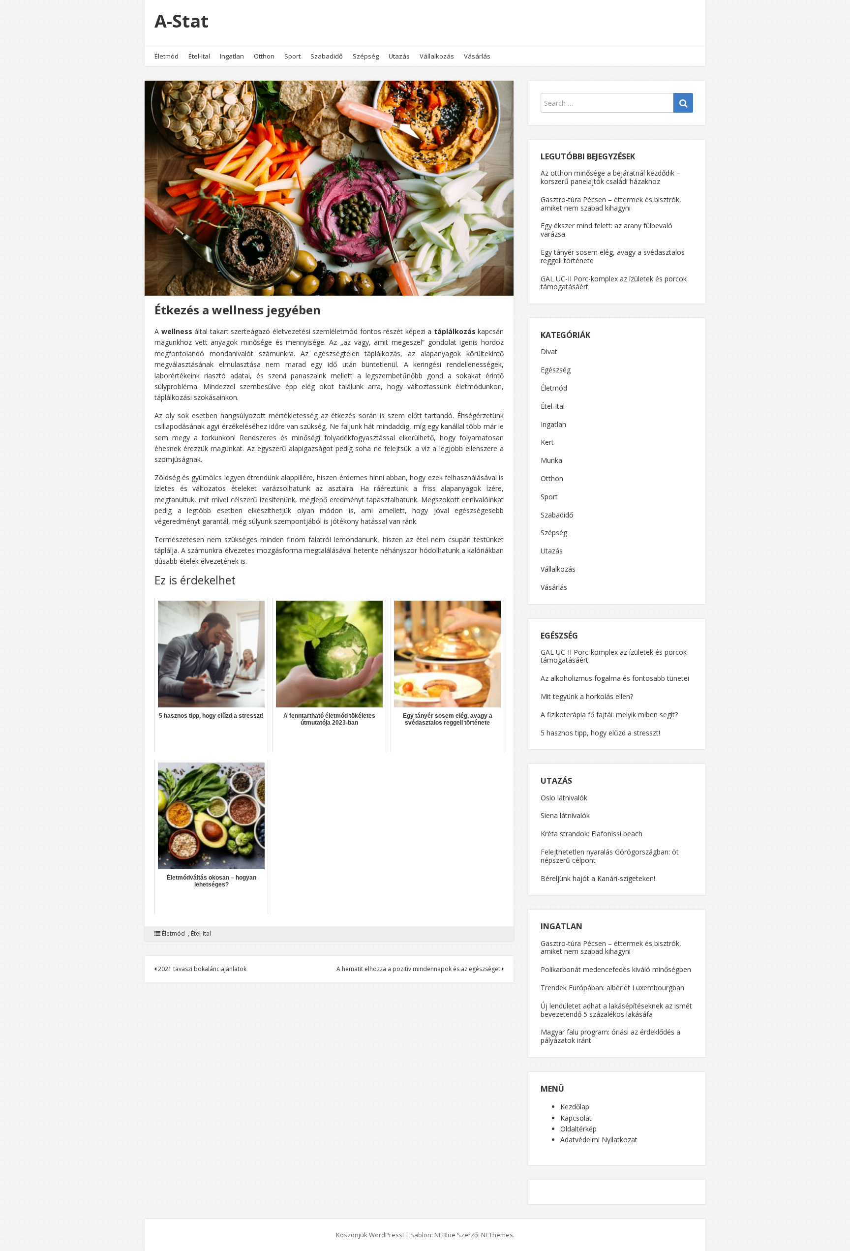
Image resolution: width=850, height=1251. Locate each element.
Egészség (556, 369)
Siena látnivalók (565, 815)
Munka (551, 460)
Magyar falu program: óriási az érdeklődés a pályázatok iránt (610, 1036)
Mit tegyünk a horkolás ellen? (587, 696)
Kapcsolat (576, 1118)
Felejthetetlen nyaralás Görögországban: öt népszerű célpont (610, 856)
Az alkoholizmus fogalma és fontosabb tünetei (615, 678)
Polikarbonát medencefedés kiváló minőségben (616, 969)
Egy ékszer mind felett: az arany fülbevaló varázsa (606, 230)
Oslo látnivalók (564, 797)
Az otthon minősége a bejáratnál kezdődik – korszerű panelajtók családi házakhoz (610, 177)
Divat (549, 351)
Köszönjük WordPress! (370, 1234)
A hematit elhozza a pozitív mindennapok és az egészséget (419, 969)
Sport (292, 56)
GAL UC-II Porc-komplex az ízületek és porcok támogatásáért (614, 283)
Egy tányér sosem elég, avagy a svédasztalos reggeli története (613, 256)
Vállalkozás (437, 56)
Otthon (264, 56)
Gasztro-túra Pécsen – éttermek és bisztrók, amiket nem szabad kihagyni (611, 204)
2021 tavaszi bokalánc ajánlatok (201, 969)
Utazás (399, 56)
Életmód (166, 56)
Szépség (366, 56)
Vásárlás (477, 56)
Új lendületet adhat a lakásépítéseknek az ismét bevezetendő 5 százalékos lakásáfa (616, 1010)
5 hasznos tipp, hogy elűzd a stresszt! (600, 732)
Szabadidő (326, 56)
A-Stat (181, 21)
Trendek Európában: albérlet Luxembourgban (612, 987)
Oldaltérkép (578, 1128)
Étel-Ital (199, 56)
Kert (547, 442)
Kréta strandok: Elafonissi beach (591, 833)
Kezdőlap (574, 1106)
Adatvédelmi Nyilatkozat (599, 1139)
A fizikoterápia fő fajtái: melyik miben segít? (609, 714)
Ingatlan (232, 56)
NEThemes (497, 1234)
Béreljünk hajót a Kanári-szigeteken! (598, 878)
